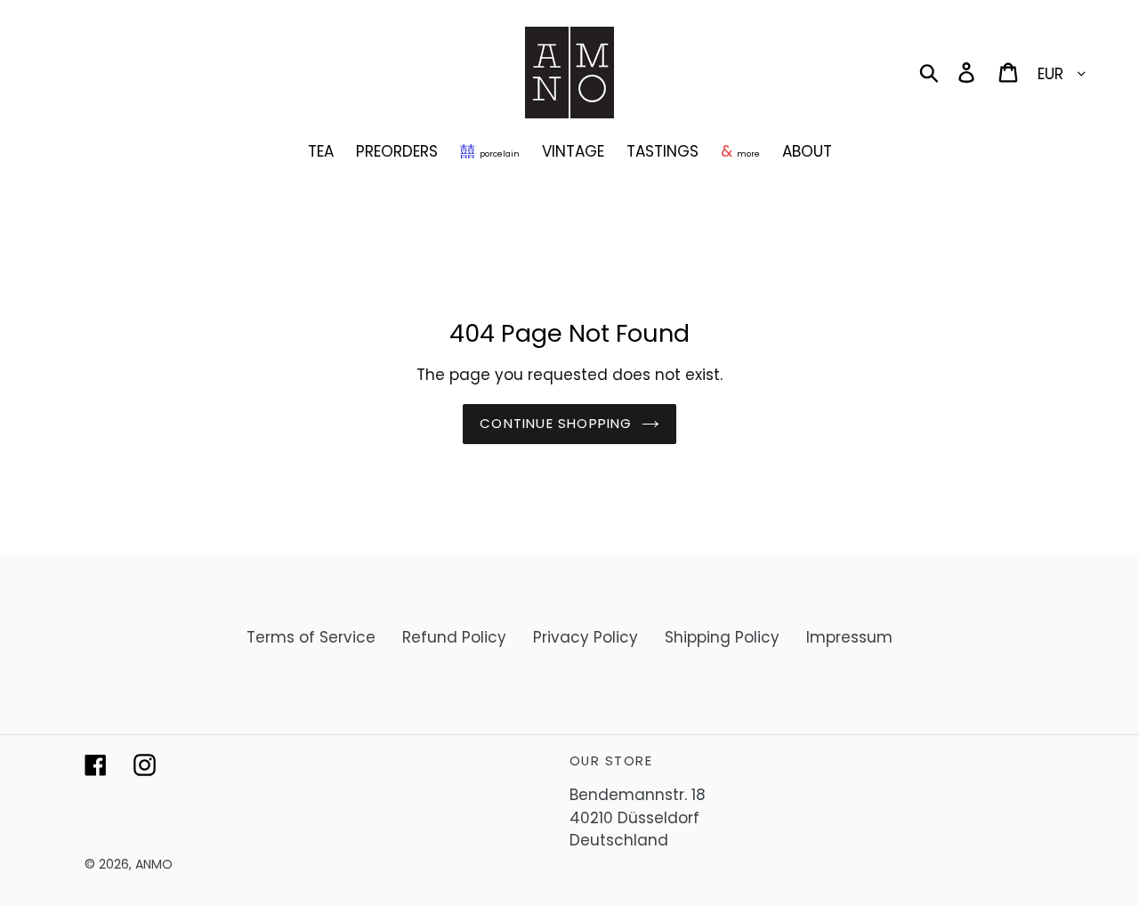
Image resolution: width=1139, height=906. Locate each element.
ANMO (154, 864)
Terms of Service (311, 637)
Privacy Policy (585, 637)
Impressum (849, 637)
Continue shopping (556, 423)
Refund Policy (454, 637)
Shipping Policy (722, 637)
